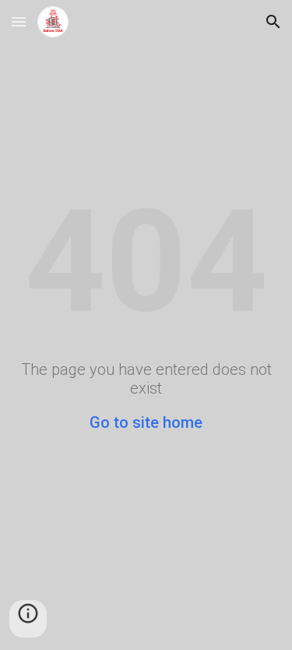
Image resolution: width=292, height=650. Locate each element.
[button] (18, 21)
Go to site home (146, 422)
